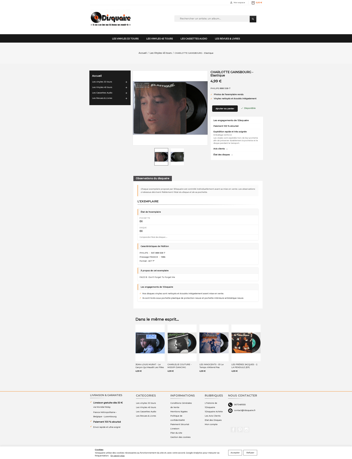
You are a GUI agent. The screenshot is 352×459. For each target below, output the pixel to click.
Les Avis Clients (213, 416)
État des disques (223, 154)
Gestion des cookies (180, 437)
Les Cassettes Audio (194, 38)
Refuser (250, 452)
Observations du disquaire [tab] (152, 178)
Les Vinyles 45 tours (159, 38)
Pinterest (240, 429)
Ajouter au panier (225, 108)
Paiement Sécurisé (179, 424)
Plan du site (176, 433)
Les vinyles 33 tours (125, 38)
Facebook (233, 429)
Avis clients (220, 148)
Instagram (246, 429)
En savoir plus (118, 455)
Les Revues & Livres (227, 38)
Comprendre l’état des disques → (153, 237)
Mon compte (211, 424)
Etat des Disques (213, 420)
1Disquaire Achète (214, 411)
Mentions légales (179, 411)
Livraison (174, 428)
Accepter (235, 452)
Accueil (97, 75)
